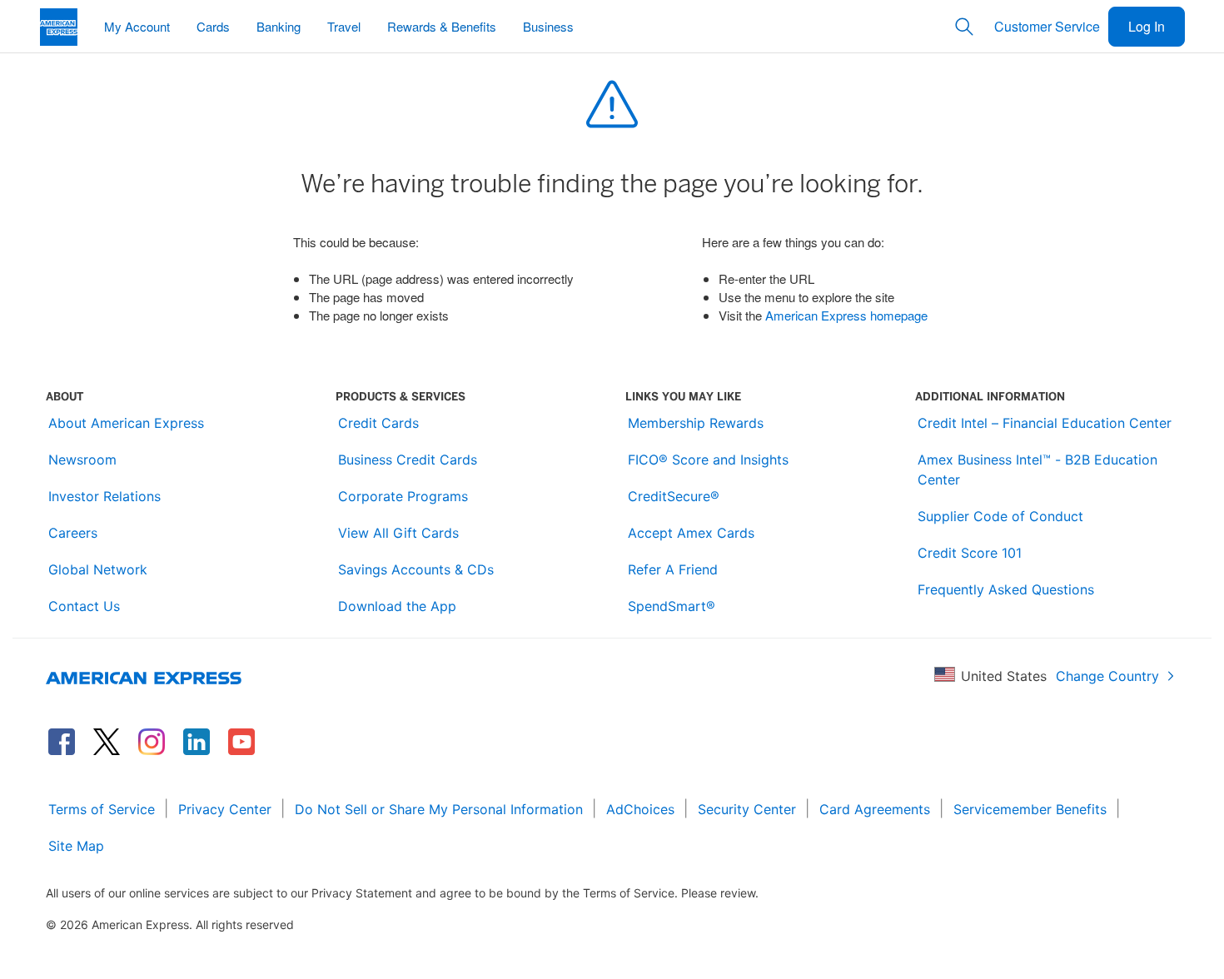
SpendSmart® (671, 606)
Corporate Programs (403, 496)
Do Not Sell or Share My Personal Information (439, 809)
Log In (1146, 26)
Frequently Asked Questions (1006, 589)
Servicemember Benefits (1030, 809)
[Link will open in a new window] (61, 741)
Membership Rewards (696, 423)
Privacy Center (224, 809)
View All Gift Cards (398, 532)
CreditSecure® (673, 496)
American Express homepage (846, 315)
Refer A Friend (673, 569)
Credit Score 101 (970, 552)
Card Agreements (874, 809)
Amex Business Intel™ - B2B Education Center (1037, 469)
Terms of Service (101, 809)
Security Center (747, 809)
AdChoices (640, 809)
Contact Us (84, 606)
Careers (72, 532)
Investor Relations (104, 496)
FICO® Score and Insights (708, 459)
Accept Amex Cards (691, 532)
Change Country (1107, 676)
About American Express (126, 423)
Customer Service (1047, 26)
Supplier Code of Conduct (1000, 516)
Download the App (397, 606)
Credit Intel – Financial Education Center (1045, 423)
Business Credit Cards (407, 459)
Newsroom (82, 459)
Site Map (76, 845)
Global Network (97, 569)
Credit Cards (378, 423)
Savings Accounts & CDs (416, 569)
